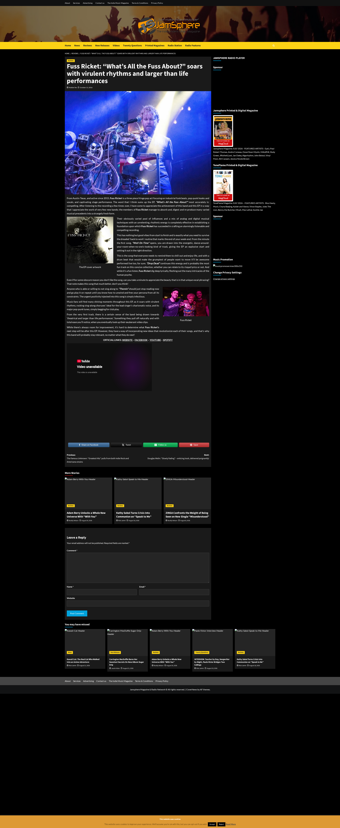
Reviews (87, 45)
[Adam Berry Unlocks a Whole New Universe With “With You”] (88, 493)
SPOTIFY (168, 340)
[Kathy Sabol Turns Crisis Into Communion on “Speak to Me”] (138, 493)
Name (70, 586)
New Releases (102, 45)
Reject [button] (221, 824)
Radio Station (175, 45)
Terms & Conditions (140, 3)
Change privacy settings (224, 279)
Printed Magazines (154, 45)
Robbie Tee (73, 87)
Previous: (98, 458)
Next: (178, 457)
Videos (116, 45)
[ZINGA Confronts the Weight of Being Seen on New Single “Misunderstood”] (187, 493)
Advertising (87, 3)
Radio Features (193, 45)
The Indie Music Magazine (118, 3)
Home (68, 45)
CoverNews (191, 689)
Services (76, 3)
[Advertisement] (229, 88)
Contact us (99, 3)
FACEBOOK (141, 340)
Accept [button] (212, 824)
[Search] (273, 45)
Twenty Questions (132, 45)
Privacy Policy (157, 3)
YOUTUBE (155, 340)
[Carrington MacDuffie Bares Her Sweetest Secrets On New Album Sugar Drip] (127, 642)
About (67, 3)
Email (142, 586)
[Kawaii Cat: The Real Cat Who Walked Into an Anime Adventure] (85, 642)
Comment (72, 550)
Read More (231, 824)
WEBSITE (127, 340)
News (77, 45)
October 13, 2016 (86, 87)
